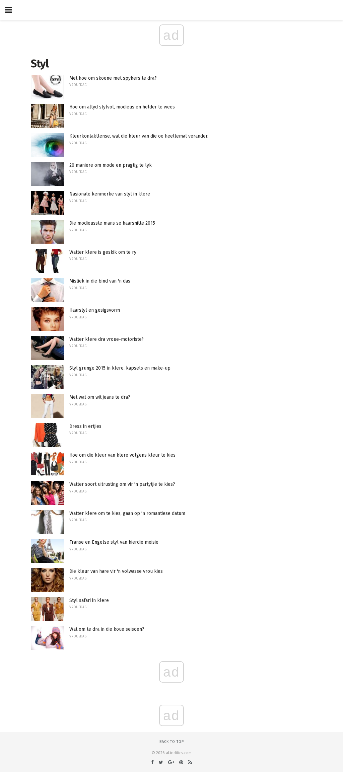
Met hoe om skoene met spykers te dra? (113, 78)
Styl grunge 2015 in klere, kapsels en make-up (119, 368)
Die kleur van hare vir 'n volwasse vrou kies (116, 571)
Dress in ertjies (85, 426)
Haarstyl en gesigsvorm (94, 310)
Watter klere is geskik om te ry (102, 252)
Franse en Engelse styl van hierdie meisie (113, 542)
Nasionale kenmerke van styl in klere (109, 194)
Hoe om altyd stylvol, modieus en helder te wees (122, 107)
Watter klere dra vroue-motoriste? (106, 339)
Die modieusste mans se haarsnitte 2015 (112, 223)
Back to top (171, 742)
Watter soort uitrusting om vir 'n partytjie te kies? (122, 484)
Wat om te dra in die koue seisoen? (106, 629)
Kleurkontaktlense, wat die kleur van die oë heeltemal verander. (138, 136)
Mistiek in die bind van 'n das (99, 281)
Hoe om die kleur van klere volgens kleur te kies (122, 455)
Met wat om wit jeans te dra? (99, 397)
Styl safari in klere (89, 600)
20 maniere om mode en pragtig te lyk (110, 165)
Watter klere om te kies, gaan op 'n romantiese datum (127, 513)
